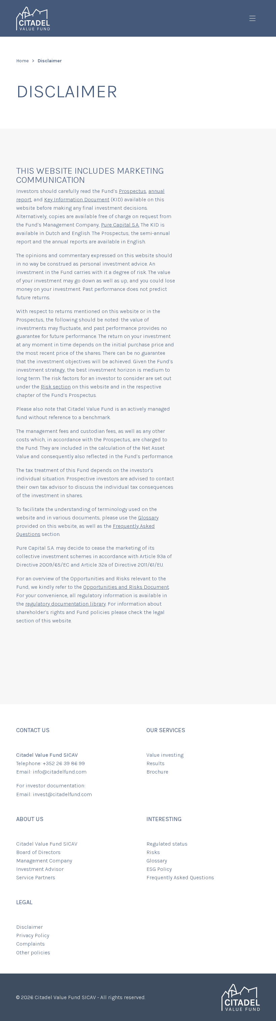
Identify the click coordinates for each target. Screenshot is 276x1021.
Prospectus (132, 191)
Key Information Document (76, 199)
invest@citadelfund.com (62, 794)
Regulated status (166, 844)
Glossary (148, 517)
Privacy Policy (32, 935)
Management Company (44, 860)
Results (155, 763)
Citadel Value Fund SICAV (46, 844)
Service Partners (35, 877)
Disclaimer (29, 927)
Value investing (164, 755)
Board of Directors (38, 852)
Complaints (30, 944)
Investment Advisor (40, 869)
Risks (153, 852)
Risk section (56, 386)
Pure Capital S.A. (120, 225)
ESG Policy (159, 869)
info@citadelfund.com (60, 772)
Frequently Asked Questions (180, 877)
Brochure (157, 772)
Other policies (33, 952)
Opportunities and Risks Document (126, 587)
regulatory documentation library (65, 604)
